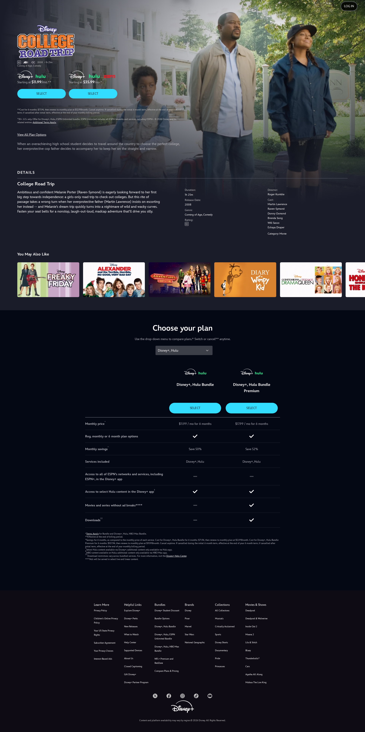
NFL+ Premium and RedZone (164, 660)
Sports (218, 634)
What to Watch (131, 634)
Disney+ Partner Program (136, 682)
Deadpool (250, 610)
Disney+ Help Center (176, 556)
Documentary (221, 650)
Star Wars (189, 634)
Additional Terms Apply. (44, 122)
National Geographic (195, 642)
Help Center (130, 642)
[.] (155, 696)
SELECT (41, 93)
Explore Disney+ (132, 610)
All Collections (222, 610)
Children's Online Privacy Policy (106, 620)
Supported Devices (133, 650)
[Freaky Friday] (48, 279)
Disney (188, 610)
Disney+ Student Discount (167, 610)
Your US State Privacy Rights (104, 632)
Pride (217, 658)
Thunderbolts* (252, 658)
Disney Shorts (221, 642)
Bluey (248, 650)
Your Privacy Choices (103, 651)
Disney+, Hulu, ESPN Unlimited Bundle (165, 636)
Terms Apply (92, 533)
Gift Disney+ (130, 674)
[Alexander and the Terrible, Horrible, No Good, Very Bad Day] (114, 279)
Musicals (219, 618)
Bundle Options (162, 618)
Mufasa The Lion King (256, 682)
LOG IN (349, 6)
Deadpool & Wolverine (256, 618)
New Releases (131, 626)
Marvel (188, 626)
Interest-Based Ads (103, 658)
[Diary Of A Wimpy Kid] (245, 279)
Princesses (220, 666)
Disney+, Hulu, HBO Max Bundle (167, 648)
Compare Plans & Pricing (167, 671)
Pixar (187, 618)
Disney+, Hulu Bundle (165, 626)
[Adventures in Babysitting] (179, 279)
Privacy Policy (100, 610)
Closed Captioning (133, 666)
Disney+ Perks (131, 618)
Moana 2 (249, 634)
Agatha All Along (254, 674)
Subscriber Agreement (104, 643)
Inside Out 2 (251, 626)
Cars (247, 666)
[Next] (357, 279)
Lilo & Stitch (251, 642)
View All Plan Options (31, 134)
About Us (128, 658)
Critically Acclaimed (225, 626)
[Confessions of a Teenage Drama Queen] (311, 279)
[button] (137, 604)
